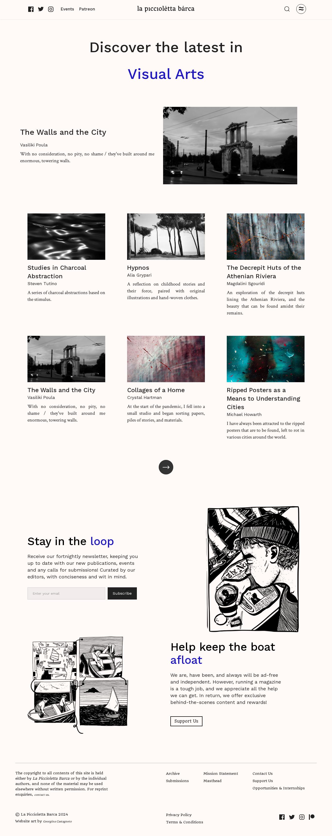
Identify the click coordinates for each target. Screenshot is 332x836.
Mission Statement (220, 773)
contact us (41, 794)
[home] (166, 8)
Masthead (212, 781)
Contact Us (263, 773)
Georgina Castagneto (57, 821)
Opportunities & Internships (279, 788)
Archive (173, 773)
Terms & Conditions (184, 822)
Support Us (186, 721)
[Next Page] (166, 467)
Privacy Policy (179, 815)
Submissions (177, 781)
